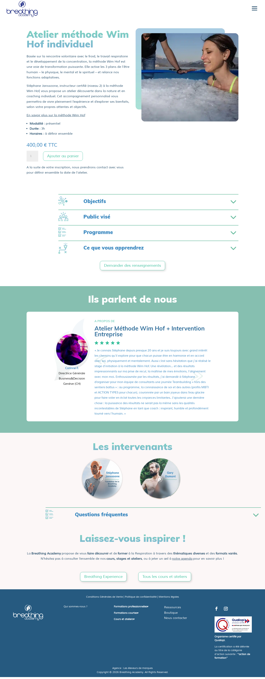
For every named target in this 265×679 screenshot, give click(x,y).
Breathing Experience (103, 576)
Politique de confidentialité (141, 596)
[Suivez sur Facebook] (216, 609)
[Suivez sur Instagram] (226, 609)
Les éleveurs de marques (138, 668)
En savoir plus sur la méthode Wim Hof (56, 115)
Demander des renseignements (132, 265)
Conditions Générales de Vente (104, 596)
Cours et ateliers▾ (124, 619)
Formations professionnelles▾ (131, 606)
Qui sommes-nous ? (75, 606)
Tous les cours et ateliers (164, 576)
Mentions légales (169, 596)
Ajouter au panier (63, 156)
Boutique (171, 613)
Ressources (172, 607)
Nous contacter (175, 618)
